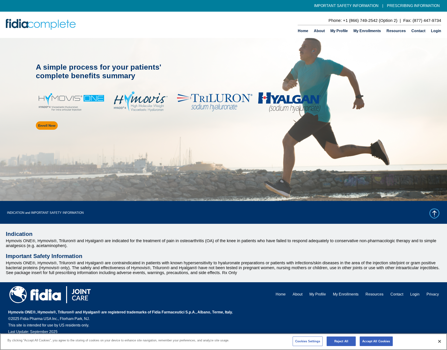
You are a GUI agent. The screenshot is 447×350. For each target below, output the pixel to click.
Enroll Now (46, 125)
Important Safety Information (346, 6)
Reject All (341, 341)
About (319, 31)
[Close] (439, 341)
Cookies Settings (307, 341)
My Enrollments (367, 31)
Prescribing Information (413, 6)
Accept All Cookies (376, 341)
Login (436, 31)
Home (303, 31)
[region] (223, 341)
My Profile (339, 31)
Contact (418, 31)
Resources (396, 31)
